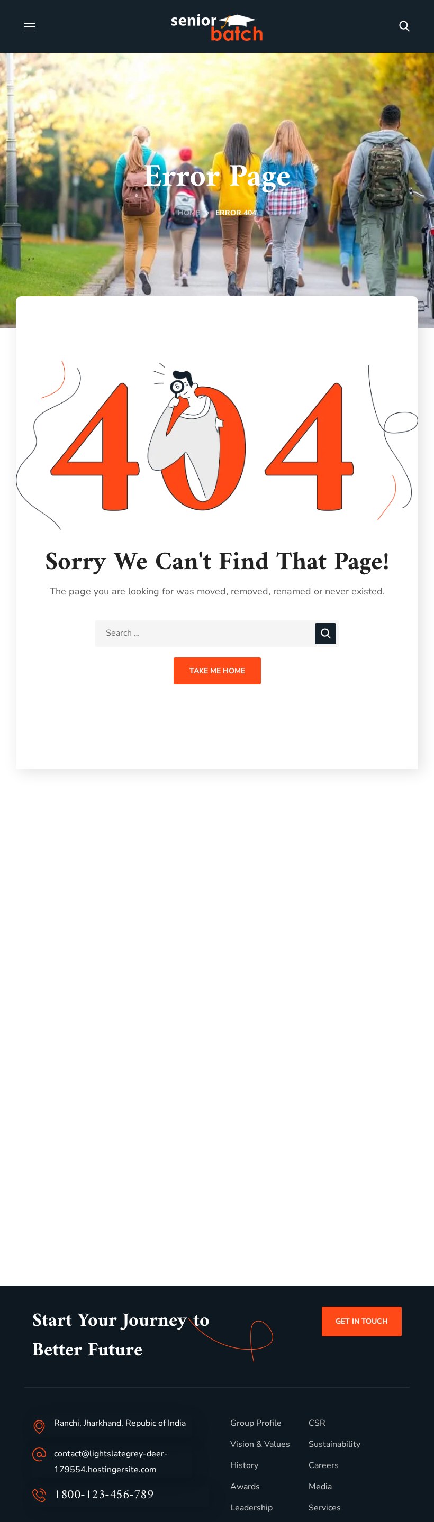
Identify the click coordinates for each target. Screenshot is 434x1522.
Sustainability (334, 1444)
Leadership (251, 1508)
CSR (317, 1423)
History (244, 1465)
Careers (324, 1465)
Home (189, 213)
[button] (404, 26)
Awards (245, 1486)
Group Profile (256, 1423)
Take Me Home (217, 671)
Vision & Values (260, 1444)
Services (325, 1508)
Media (320, 1486)
